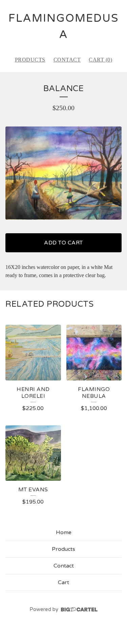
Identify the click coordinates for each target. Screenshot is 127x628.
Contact (67, 60)
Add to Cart (63, 242)
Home (63, 532)
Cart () (100, 60)
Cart (63, 582)
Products (30, 60)
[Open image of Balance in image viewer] (63, 173)
